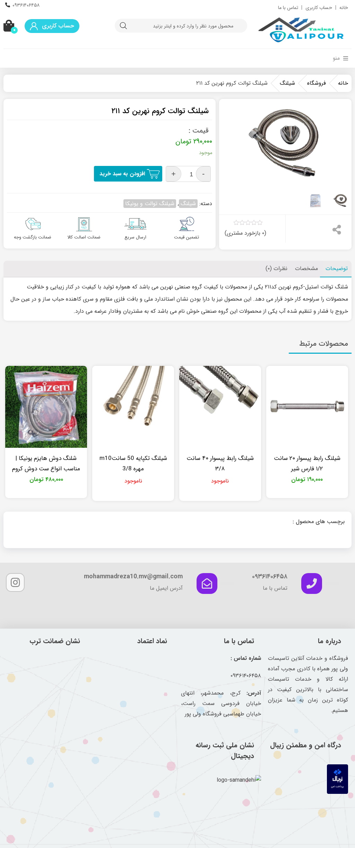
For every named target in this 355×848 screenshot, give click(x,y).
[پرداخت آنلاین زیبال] (337, 792)
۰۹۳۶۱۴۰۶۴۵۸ (26, 5)
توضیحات (337, 268)
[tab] (336, 269)
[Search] (123, 26)
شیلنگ (287, 83)
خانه (343, 7)
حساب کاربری (318, 7)
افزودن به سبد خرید (122, 173)
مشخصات (306, 268)
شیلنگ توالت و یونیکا (149, 203)
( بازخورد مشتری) (245, 233)
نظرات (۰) (276, 268)
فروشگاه (316, 83)
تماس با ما (288, 7)
